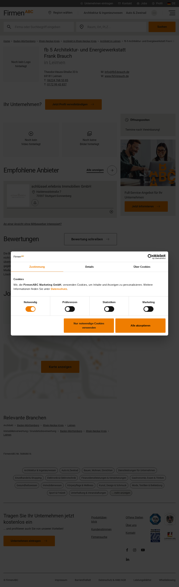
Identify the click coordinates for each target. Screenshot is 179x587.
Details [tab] (89, 266)
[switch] (70, 309)
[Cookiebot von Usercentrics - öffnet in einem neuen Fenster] (150, 256)
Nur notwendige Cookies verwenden (89, 325)
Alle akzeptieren (141, 325)
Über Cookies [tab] (142, 266)
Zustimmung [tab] (37, 266)
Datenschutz (59, 288)
